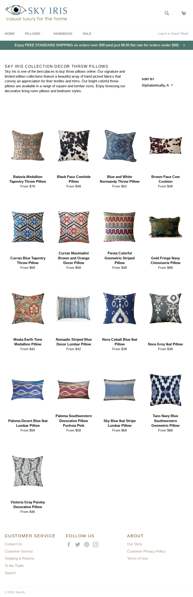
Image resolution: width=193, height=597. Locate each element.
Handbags (62, 34)
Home (10, 34)
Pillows (33, 34)
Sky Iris (20, 592)
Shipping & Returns (19, 558)
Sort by (148, 79)
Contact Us (13, 544)
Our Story (134, 544)
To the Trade (14, 566)
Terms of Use (137, 558)
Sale (87, 34)
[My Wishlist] (175, 11)
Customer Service (19, 551)
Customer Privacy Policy (146, 551)
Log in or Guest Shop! (173, 33)
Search (10, 573)
